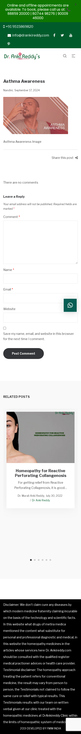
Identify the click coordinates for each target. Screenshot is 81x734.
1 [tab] (31, 560)
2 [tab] (35, 560)
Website (9, 309)
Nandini (8, 90)
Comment (11, 217)
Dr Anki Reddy (41, 500)
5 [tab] (46, 560)
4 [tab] (42, 560)
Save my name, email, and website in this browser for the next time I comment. (38, 336)
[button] (70, 305)
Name (8, 270)
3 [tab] (39, 560)
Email (8, 289)
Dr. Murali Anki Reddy (31, 495)
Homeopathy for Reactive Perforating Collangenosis (40, 473)
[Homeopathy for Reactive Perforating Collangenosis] (40, 437)
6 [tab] (50, 560)
